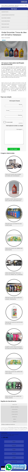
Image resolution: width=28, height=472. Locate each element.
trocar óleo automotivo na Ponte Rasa (13, 224)
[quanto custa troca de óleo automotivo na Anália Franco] (14, 336)
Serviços (14, 9)
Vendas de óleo (5, 27)
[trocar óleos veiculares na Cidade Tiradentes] (14, 287)
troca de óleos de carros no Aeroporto (13, 249)
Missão (14, 449)
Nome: (20, 104)
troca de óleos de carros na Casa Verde (13, 372)
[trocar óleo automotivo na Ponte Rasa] (14, 213)
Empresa (14, 445)
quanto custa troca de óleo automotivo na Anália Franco (14, 347)
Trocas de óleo (5, 24)
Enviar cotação (13, 149)
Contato (14, 457)
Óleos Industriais (5, 21)
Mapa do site (14, 461)
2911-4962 (5, 437)
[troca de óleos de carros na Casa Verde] (14, 361)
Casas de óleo (4, 11)
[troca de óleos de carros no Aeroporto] (14, 238)
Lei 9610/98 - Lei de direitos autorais (20, 429)
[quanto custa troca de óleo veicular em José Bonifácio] (14, 188)
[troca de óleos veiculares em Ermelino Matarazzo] (14, 164)
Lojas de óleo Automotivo (7, 14)
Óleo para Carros (5, 17)
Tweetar (4, 40)
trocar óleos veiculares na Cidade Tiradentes (13, 298)
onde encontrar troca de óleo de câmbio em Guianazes (14, 273)
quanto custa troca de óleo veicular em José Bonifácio (13, 199)
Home (14, 441)
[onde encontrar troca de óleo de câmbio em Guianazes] (14, 262)
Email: (8, 110)
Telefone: (20, 115)
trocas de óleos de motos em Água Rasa (14, 323)
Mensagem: (19, 129)
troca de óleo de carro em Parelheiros (13, 397)
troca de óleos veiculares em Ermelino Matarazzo (13, 175)
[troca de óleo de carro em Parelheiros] (14, 386)
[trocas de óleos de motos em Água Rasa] (14, 312)
